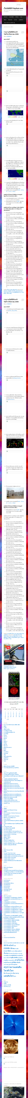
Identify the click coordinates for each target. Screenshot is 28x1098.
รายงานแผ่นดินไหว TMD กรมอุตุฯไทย (11, 930)
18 (10, 715)
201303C (14, 291)
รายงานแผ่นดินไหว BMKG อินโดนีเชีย (11, 920)
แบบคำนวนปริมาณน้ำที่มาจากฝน (10, 800)
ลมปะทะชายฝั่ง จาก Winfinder (10, 834)
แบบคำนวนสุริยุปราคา (8, 875)
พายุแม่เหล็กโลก (14, 637)
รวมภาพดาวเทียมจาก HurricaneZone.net (12, 831)
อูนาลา (19, 637)
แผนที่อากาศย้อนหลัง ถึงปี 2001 (10, 844)
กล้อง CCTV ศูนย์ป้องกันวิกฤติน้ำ (10, 773)
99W (23, 943)
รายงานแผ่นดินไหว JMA (9, 927)
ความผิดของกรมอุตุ (8, 730)
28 (19, 716)
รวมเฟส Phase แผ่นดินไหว (9, 918)
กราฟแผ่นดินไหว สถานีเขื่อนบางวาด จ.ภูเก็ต (13, 911)
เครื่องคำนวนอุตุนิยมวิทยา (9, 840)
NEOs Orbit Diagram (8, 867)
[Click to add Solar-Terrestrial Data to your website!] (14, 697)
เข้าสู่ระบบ (6, 982)
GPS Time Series (7, 896)
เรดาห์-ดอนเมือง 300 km (9, 883)
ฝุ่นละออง (5, 957)
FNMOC (5, 811)
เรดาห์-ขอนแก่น (7, 880)
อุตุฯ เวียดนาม (6, 838)
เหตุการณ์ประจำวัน (13, 289)
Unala (7, 292)
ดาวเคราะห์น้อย (14, 951)
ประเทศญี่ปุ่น (6, 955)
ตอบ (10, 638)
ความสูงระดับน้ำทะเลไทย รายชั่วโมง (11, 774)
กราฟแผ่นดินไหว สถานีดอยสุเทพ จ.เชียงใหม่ (13, 897)
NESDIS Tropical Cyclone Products (11, 816)
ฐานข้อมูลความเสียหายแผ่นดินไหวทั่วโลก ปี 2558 (14, 917)
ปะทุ (18, 955)
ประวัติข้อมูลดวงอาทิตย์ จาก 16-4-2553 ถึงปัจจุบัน (14, 872)
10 (8, 713)
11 (10, 713)
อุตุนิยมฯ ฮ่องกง (7, 835)
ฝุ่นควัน (5, 738)
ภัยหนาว (5, 741)
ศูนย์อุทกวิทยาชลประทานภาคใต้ (10, 797)
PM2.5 (14, 948)
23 (5, 716)
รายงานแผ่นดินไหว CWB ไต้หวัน (10, 923)
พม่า (8, 957)
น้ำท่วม (17, 16)
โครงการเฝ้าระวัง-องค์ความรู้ (9, 22)
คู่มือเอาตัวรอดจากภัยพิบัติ (9, 766)
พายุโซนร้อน (19, 960)
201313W (20, 634)
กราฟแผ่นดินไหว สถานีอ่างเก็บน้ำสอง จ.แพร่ (13, 906)
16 (5, 715)
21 (19, 715)
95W (15, 943)
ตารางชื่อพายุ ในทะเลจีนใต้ (9, 828)
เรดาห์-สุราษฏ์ (6, 887)
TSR (5, 822)
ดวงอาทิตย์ (11, 16)
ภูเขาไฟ (5, 744)
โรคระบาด (6, 759)
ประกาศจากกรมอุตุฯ (8, 829)
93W (11, 943)
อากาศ (15, 19)
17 (8, 715)
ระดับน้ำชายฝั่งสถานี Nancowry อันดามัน (12, 854)
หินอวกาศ (10, 19)
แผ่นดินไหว (21, 19)
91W (7, 943)
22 (21, 715)
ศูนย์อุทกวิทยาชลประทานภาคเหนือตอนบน (12, 794)
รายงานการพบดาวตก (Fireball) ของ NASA (12, 873)
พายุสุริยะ (9, 637)
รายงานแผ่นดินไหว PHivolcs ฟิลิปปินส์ (12, 929)
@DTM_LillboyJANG (12, 310)
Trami (5, 292)
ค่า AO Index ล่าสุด (8, 826)
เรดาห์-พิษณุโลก (7, 884)
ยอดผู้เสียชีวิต (15, 964)
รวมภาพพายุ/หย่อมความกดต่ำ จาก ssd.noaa (13, 832)
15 (21, 713)
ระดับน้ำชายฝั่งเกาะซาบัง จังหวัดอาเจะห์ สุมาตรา (13, 856)
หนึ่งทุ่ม (13, 191)
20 (16, 715)
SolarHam (6, 869)
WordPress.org (7, 986)
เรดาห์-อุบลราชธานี (8, 889)
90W (5, 943)
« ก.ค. (8, 719)
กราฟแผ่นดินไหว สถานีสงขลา (10, 902)
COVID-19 (8, 948)
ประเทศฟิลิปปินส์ (15, 292)
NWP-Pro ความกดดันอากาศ (9, 817)
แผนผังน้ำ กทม (7, 803)
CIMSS (5, 808)
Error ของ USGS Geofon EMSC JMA (12, 724)
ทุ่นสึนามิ (19, 951)
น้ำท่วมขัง (11, 953)
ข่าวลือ (5, 727)
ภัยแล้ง (5, 742)
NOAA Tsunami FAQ (8, 850)
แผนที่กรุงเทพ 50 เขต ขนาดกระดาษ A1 (12, 801)
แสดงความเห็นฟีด (7, 985)
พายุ (21, 16)
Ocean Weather (7, 819)
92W (9, 942)
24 (8, 716)
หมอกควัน (6, 753)
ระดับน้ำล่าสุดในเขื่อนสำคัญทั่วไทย (11, 779)
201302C (9, 291)
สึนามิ (5, 19)
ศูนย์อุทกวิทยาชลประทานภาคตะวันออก (12, 786)
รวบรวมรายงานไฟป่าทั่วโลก (9, 937)
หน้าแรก (5, 16)
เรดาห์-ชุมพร (6, 881)
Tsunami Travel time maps (9, 853)
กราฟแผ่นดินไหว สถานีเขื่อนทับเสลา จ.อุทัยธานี (13, 909)
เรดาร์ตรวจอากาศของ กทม (9, 841)
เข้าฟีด (5, 983)
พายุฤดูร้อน (20, 957)
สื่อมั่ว (5, 750)
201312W (18, 291)
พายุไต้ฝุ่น (13, 962)
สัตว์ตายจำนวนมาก (8, 747)
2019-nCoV (9, 945)
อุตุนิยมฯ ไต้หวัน (7, 837)
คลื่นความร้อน (7, 729)
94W (13, 943)
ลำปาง (20, 292)
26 (13, 716)
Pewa (21, 291)
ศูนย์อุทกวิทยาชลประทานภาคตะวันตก (11, 785)
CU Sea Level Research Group (10, 810)
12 (13, 713)
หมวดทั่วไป (6, 752)
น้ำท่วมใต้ (15, 953)
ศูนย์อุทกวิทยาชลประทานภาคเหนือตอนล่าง (12, 795)
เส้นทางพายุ (15, 973)
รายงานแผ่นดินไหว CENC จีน (10, 921)
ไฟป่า (5, 761)
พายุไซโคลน (7, 962)
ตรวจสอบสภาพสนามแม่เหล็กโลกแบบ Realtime (13, 870)
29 (21, 716)
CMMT (18, 201)
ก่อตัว (17, 948)
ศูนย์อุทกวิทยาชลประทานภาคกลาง (11, 783)
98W (21, 942)
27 (16, 716)
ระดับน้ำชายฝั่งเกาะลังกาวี (9, 859)
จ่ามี (10, 636)
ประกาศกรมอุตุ (19, 953)
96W (18, 943)
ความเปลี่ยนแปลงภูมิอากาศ (9, 732)
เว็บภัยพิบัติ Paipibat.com (13, 8)
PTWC (5, 851)
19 (13, 715)
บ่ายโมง (10, 191)
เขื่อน (5, 755)
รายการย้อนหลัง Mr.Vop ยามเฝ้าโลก (11, 767)
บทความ (5, 736)
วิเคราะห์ (5, 745)
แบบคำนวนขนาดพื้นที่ (8, 798)
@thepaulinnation (16, 378)
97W (19, 942)
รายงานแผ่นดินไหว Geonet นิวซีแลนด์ (11, 924)
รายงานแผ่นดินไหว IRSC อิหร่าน (10, 926)
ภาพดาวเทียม (6, 964)
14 (19, 713)
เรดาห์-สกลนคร (7, 886)
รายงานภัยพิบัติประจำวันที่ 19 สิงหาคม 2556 (11, 300)
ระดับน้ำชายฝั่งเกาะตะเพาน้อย (10, 857)
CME (15, 945)
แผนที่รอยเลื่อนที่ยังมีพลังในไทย (10, 932)
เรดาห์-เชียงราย (7, 890)
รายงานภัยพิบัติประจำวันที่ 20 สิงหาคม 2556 (11, 33)
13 (16, 713)
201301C (5, 291)
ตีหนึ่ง (19, 190)
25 (10, 716)
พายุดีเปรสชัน (13, 957)
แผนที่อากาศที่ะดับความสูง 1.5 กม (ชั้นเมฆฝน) (13, 843)
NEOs (5, 726)
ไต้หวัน (7, 638)
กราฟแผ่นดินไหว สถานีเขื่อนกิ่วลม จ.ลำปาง (12, 908)
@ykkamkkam (11, 399)
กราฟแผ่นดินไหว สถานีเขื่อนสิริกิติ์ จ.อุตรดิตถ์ (13, 915)
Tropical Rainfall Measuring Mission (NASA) (13, 820)
